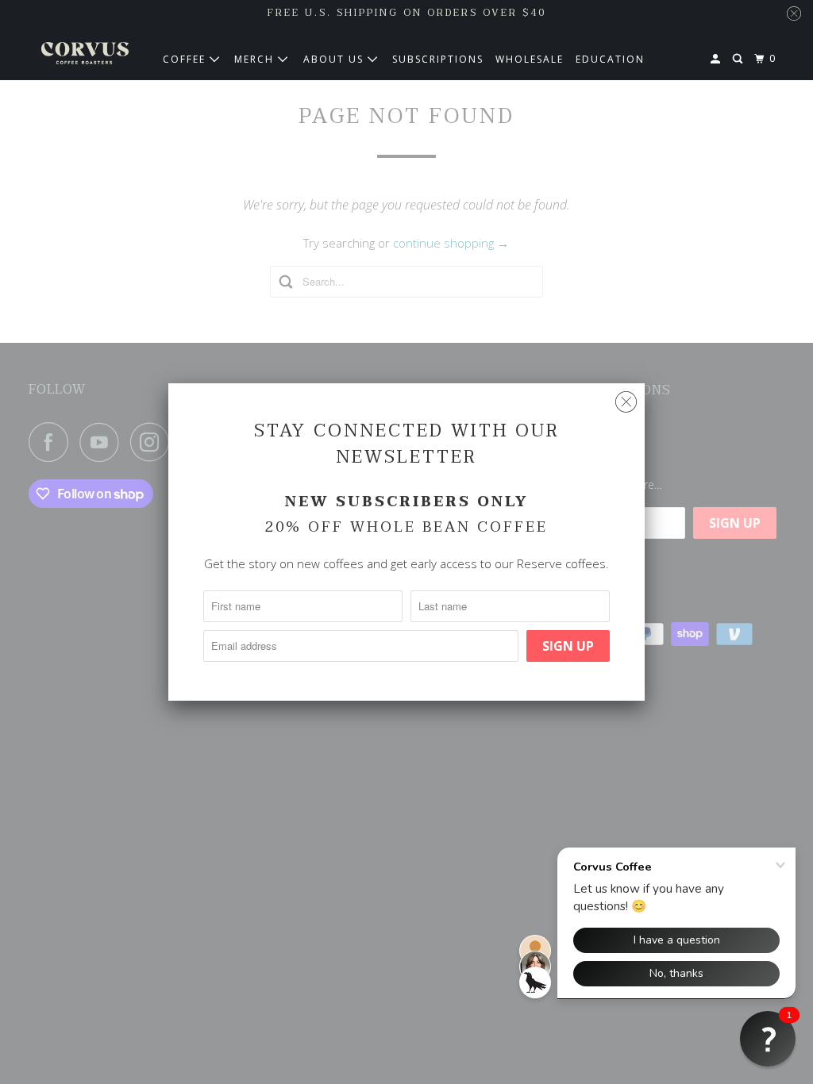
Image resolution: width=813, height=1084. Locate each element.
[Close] (626, 402)
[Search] (739, 59)
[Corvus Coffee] (85, 53)
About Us (335, 59)
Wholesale (529, 59)
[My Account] (716, 59)
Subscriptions (438, 59)
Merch (256, 59)
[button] (768, 1039)
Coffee (186, 59)
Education (610, 59)
